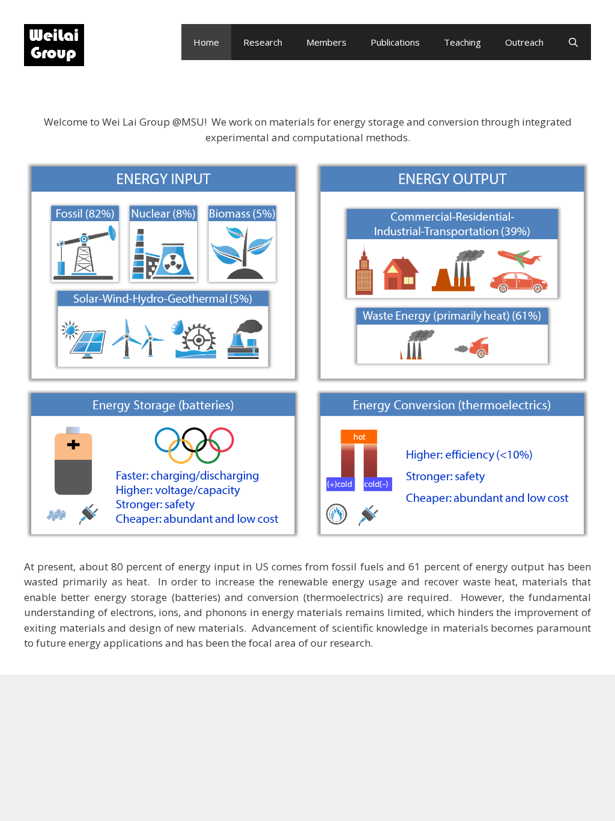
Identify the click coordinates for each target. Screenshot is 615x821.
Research (262, 42)
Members (326, 42)
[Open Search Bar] (573, 42)
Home (206, 42)
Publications (395, 42)
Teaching (462, 42)
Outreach (524, 42)
